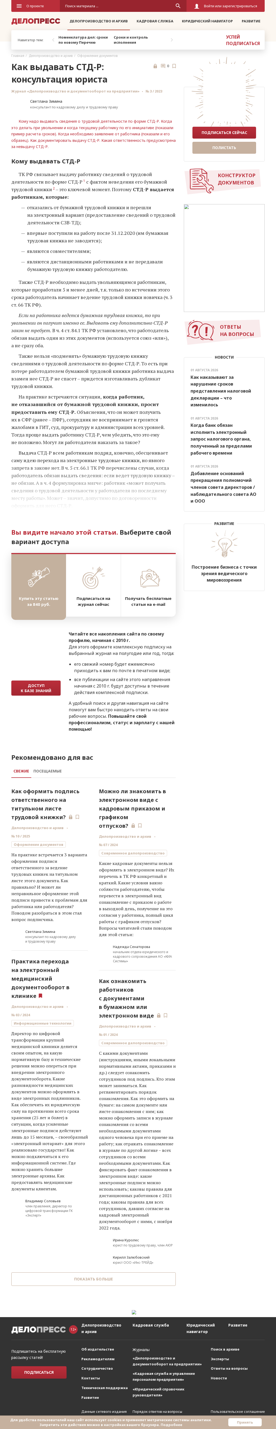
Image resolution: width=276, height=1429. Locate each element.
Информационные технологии (42, 1023)
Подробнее (171, 1424)
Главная (17, 55)
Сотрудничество (97, 1368)
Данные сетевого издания (104, 1411)
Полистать (224, 147)
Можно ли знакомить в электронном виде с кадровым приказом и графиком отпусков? (132, 808)
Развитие (251, 21)
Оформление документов (97, 55)
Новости (219, 1378)
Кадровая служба (155, 21)
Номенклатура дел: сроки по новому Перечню (83, 40)
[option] (84, 40)
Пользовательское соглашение (238, 1411)
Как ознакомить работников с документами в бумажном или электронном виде (126, 998)
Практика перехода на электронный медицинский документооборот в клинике (40, 978)
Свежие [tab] (21, 771)
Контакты (90, 1378)
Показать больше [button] (93, 1279)
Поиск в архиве (225, 1349)
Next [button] (171, 40)
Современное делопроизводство (133, 853)
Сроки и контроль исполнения (131, 40)
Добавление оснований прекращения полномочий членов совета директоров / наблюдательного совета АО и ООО (223, 487)
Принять (245, 1422)
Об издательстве (97, 1349)
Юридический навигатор (207, 21)
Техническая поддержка (104, 1387)
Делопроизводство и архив (99, 21)
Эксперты (220, 1358)
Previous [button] (53, 40)
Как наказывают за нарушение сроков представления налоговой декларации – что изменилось (221, 391)
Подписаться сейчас (224, 132)
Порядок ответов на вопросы (157, 1411)
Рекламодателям (98, 1358)
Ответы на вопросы (229, 1368)
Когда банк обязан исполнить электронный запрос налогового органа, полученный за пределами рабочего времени (221, 439)
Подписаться (39, 1372)
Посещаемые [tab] (47, 771)
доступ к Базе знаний (36, 688)
